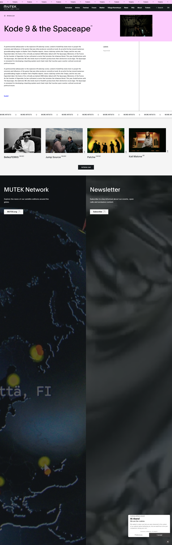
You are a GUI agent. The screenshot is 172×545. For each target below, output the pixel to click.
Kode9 (6, 96)
